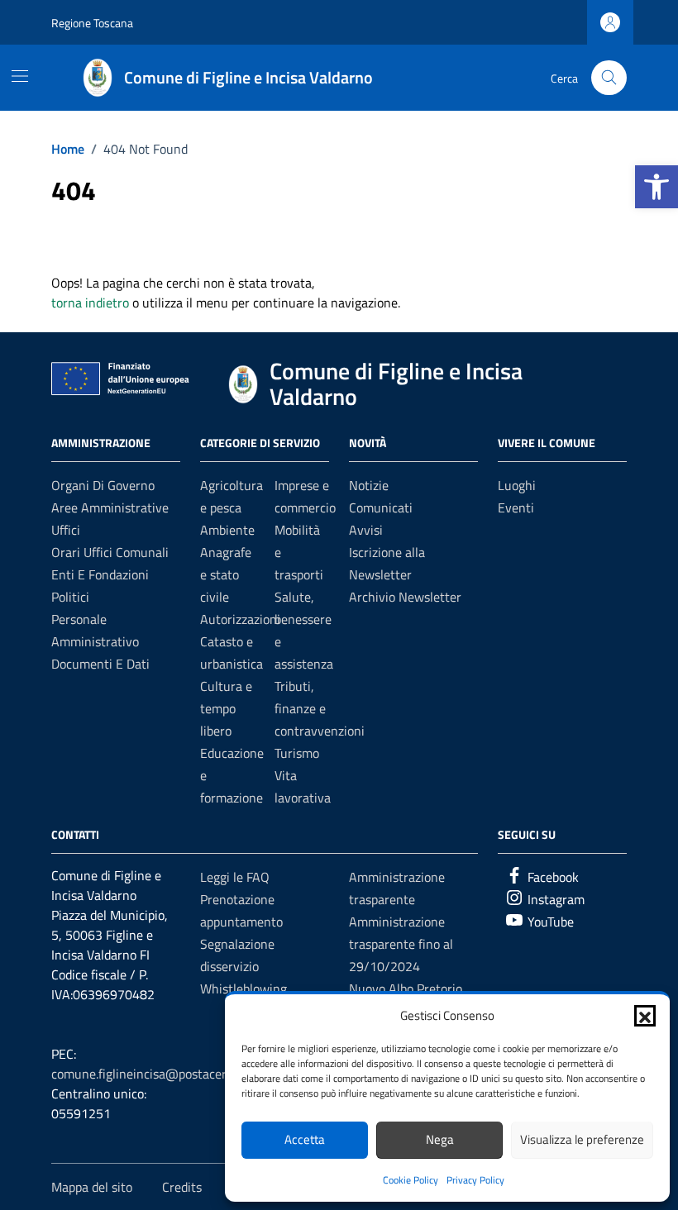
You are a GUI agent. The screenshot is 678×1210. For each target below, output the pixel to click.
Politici (70, 597)
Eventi (516, 507)
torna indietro (90, 302)
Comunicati (381, 507)
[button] (656, 186)
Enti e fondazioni (100, 574)
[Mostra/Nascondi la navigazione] (20, 76)
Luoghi (517, 485)
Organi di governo (103, 485)
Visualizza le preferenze (582, 1139)
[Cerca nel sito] (609, 78)
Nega (440, 1139)
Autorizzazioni (240, 619)
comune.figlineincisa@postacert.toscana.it (170, 1074)
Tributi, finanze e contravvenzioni (320, 708)
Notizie (369, 485)
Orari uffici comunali (110, 552)
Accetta (304, 1139)
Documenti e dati (100, 664)
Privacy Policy (475, 1180)
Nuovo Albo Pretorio (405, 988)
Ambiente (227, 530)
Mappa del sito (91, 1187)
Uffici (65, 530)
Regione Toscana (92, 22)
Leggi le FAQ (235, 877)
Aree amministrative (110, 507)
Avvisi (366, 530)
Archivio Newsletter (405, 597)
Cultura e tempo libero (226, 708)
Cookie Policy (410, 1180)
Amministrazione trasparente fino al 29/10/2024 (401, 944)
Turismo (297, 753)
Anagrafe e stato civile (225, 574)
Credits (182, 1187)
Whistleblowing (243, 988)
